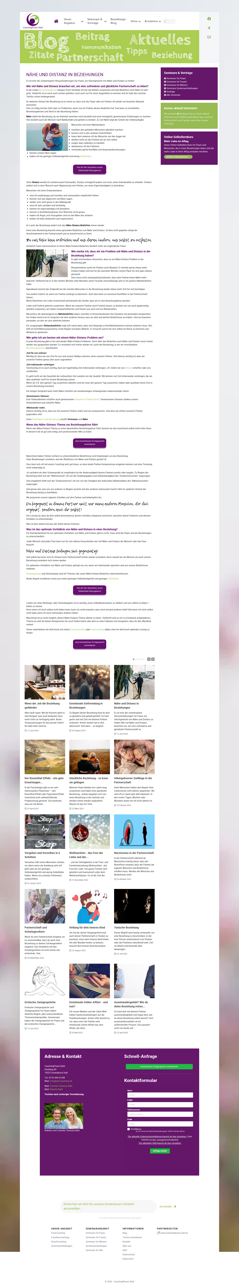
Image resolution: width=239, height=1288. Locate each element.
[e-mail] (209, 37)
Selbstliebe (85, 156)
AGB (125, 1250)
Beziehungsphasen (35, 348)
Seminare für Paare (176, 78)
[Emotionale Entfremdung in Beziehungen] (89, 682)
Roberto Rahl (56, 1089)
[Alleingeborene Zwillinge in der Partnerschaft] (134, 757)
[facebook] (209, 19)
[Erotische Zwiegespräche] (45, 981)
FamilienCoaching (60, 1237)
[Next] (153, 659)
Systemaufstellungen (61, 1246)
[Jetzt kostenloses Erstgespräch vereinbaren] (89, 447)
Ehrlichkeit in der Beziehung (45, 419)
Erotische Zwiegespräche (40, 1002)
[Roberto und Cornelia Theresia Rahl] (64, 1115)
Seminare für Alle (94, 1250)
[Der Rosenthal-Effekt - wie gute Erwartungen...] (45, 757)
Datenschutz (129, 1254)
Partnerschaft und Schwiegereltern (36, 930)
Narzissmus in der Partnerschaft (134, 853)
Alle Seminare (173, 95)
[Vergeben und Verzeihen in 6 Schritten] (45, 831)
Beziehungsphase (48, 90)
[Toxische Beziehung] (134, 906)
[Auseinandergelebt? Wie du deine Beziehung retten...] (134, 981)
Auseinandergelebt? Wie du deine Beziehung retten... (131, 1004)
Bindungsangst (33, 573)
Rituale (128, 367)
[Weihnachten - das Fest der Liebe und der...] (89, 831)
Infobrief (184, 113)
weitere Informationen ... (178, 156)
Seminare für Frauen (177, 81)
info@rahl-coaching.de (61, 1081)
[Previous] (149, 659)
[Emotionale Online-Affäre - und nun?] (89, 981)
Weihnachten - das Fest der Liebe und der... (86, 855)
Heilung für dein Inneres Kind (87, 928)
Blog (125, 1233)
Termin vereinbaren (132, 1237)
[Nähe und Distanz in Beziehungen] (134, 682)
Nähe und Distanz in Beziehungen (126, 706)
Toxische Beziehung (126, 928)
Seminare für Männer (177, 85)
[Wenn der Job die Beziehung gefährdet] (45, 682)
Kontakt (126, 1241)
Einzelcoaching (77, 629)
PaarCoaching (58, 1233)
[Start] (57, 21)
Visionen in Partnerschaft (87, 399)
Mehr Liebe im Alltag (176, 141)
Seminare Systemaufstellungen (182, 88)
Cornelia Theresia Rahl (61, 1086)
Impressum (128, 1258)
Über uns (127, 1246)
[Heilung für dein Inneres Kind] (89, 906)
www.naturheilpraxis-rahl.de (174, 1233)
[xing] (209, 28)
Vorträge (171, 91)
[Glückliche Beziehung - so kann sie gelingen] (89, 757)
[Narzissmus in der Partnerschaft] (134, 831)
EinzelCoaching (58, 1241)
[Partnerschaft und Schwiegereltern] (45, 906)
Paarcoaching (97, 629)
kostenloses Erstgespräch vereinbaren (159, 1066)
